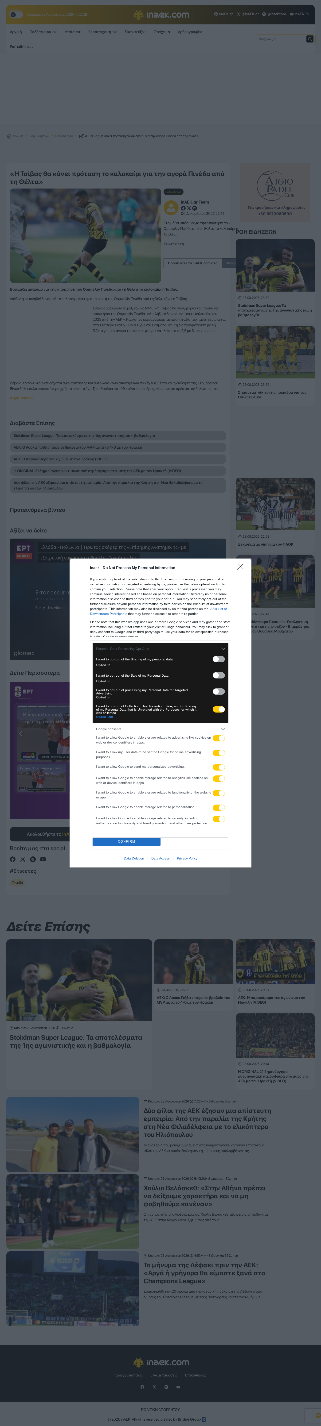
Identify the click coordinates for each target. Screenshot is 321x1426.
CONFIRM (126, 841)
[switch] (219, 659)
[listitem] (160, 648)
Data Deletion (134, 858)
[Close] (241, 568)
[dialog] (160, 713)
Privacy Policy (187, 858)
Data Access (160, 858)
